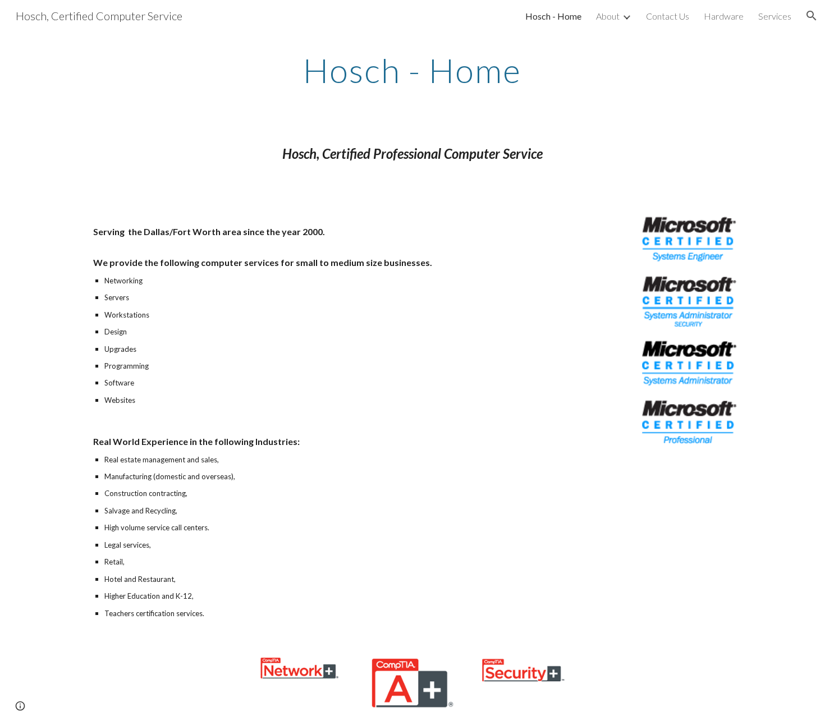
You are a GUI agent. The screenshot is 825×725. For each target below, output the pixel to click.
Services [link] (774, 16)
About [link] (608, 16)
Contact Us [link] (667, 16)
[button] (811, 15)
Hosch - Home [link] (553, 16)
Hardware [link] (724, 16)
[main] (412, 70)
